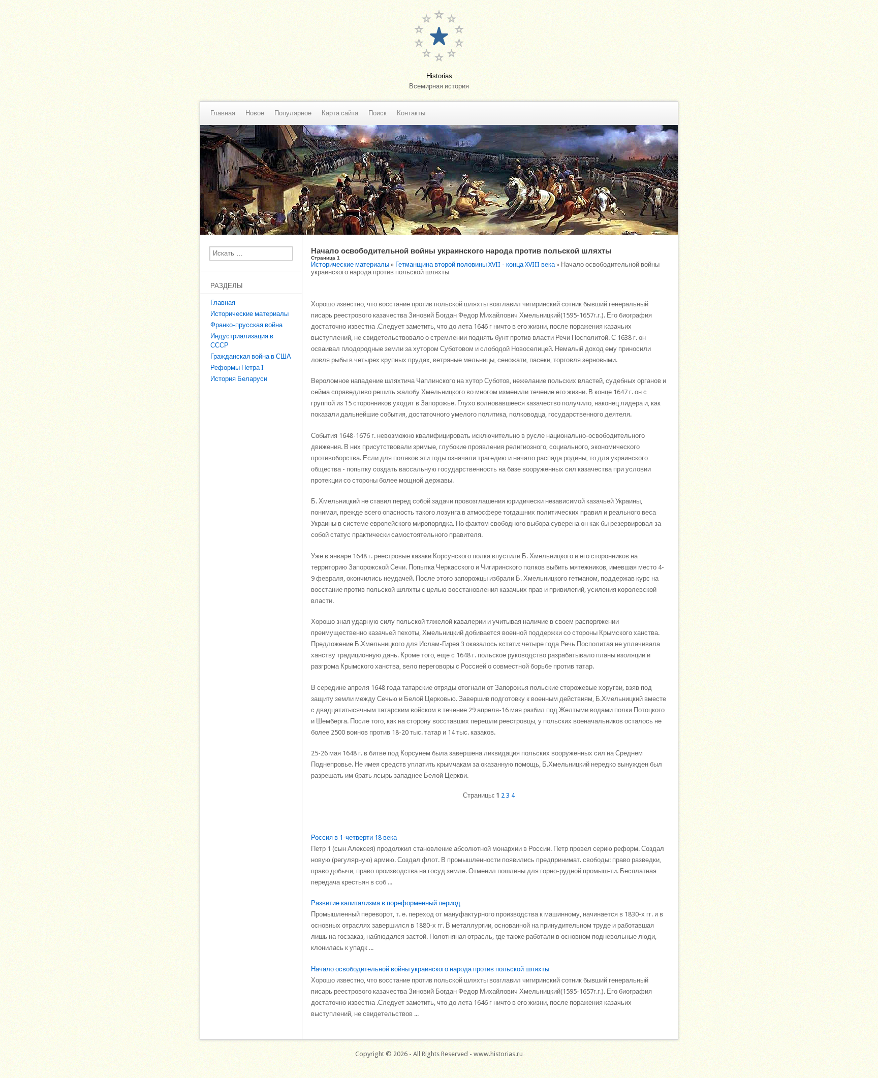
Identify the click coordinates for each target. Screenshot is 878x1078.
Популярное (292, 113)
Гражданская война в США (250, 356)
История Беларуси (238, 379)
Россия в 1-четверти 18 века (354, 837)
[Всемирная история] (439, 232)
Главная (222, 113)
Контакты (411, 113)
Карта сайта (340, 113)
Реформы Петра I (237, 367)
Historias (439, 76)
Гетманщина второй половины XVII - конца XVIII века (475, 264)
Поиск (377, 113)
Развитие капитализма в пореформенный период (385, 903)
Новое (254, 113)
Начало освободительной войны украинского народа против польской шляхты (430, 969)
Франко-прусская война (246, 325)
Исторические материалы (249, 314)
